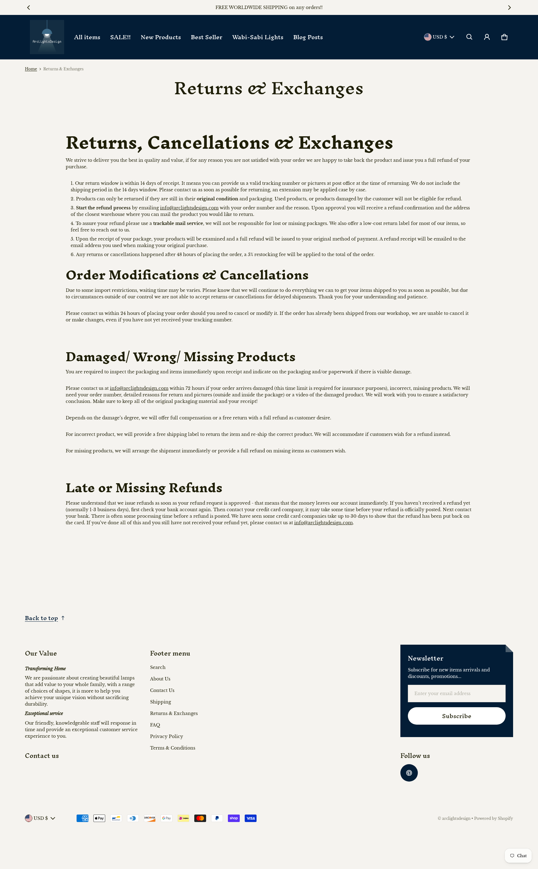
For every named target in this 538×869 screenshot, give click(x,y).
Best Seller (206, 37)
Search (158, 667)
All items (87, 37)
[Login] (487, 37)
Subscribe (456, 716)
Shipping (160, 702)
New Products (161, 37)
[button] (469, 37)
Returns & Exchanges (174, 713)
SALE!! (120, 37)
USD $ (440, 37)
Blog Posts (308, 37)
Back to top (41, 618)
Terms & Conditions (172, 748)
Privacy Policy (166, 736)
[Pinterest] (409, 773)
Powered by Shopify (493, 818)
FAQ (155, 725)
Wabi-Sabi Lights (257, 37)
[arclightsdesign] (47, 37)
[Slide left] (28, 7)
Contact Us (162, 690)
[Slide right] (509, 7)
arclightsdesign (456, 818)
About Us (160, 679)
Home (31, 69)
